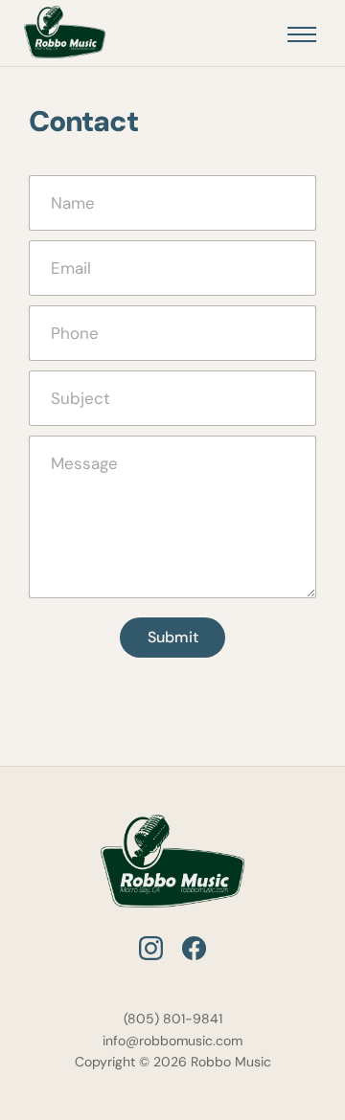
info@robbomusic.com (172, 1040)
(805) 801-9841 (173, 1018)
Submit (173, 637)
